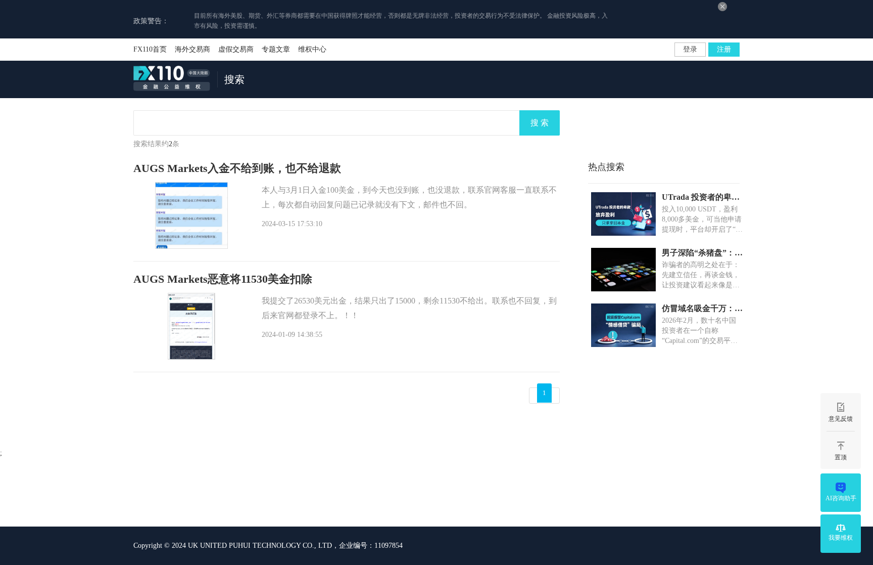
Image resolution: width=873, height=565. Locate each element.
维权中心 (312, 49)
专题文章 (276, 49)
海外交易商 (192, 49)
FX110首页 (150, 49)
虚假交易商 (236, 49)
